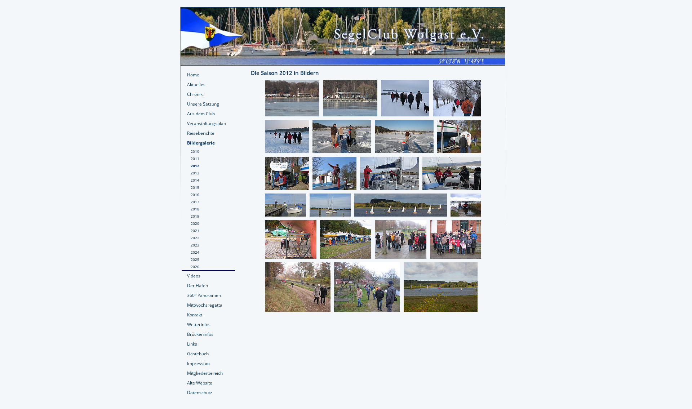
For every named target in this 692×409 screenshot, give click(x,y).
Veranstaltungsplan (206, 123)
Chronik (195, 94)
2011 (195, 158)
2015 (195, 187)
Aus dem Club (201, 114)
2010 (195, 151)
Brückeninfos (200, 334)
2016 (195, 194)
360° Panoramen (204, 295)
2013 (195, 172)
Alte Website (199, 383)
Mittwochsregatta (204, 305)
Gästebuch (198, 354)
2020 (195, 223)
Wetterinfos (198, 324)
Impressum (198, 363)
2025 (195, 259)
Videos (193, 276)
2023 (195, 245)
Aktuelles (196, 84)
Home (193, 75)
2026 (195, 266)
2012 (195, 165)
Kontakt (194, 315)
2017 (195, 201)
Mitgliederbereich (205, 373)
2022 (195, 237)
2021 (195, 230)
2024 (195, 252)
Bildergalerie (201, 143)
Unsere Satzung (203, 104)
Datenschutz (199, 393)
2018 (195, 209)
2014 (195, 180)
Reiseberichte (200, 133)
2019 (195, 216)
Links (192, 344)
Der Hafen (197, 286)
